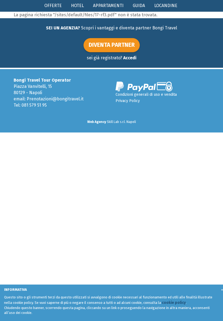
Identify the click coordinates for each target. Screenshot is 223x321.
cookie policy (174, 302)
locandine (165, 5)
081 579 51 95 (34, 105)
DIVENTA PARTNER (112, 44)
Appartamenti (108, 5)
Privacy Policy (128, 100)
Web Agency (96, 122)
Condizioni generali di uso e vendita (146, 94)
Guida (139, 5)
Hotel (77, 5)
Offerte (53, 5)
